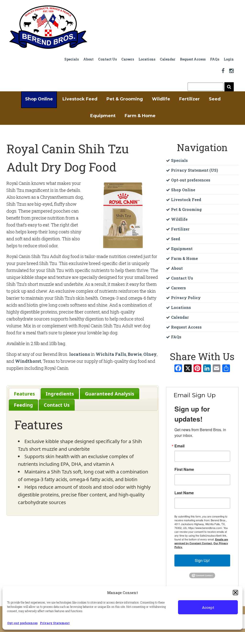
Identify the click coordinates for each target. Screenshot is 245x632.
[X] (188, 368)
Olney (150, 354)
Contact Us (107, 59)
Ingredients (60, 393)
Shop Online (39, 99)
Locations (147, 59)
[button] (235, 592)
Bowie (135, 354)
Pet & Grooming (124, 99)
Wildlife (161, 99)
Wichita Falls (111, 354)
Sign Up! (202, 560)
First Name (184, 469)
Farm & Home (140, 115)
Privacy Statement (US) (194, 170)
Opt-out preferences (22, 623)
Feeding (23, 405)
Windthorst (28, 361)
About (88, 59)
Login (229, 59)
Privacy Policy (186, 297)
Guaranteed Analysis (109, 393)
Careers (127, 59)
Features (24, 393)
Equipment (103, 115)
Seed (215, 99)
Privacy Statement (55, 623)
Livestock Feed (79, 99)
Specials (71, 59)
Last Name (184, 493)
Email (179, 446)
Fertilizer (189, 99)
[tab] (24, 394)
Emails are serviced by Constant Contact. (201, 541)
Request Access (193, 59)
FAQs (214, 59)
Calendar (167, 59)
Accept (208, 607)
